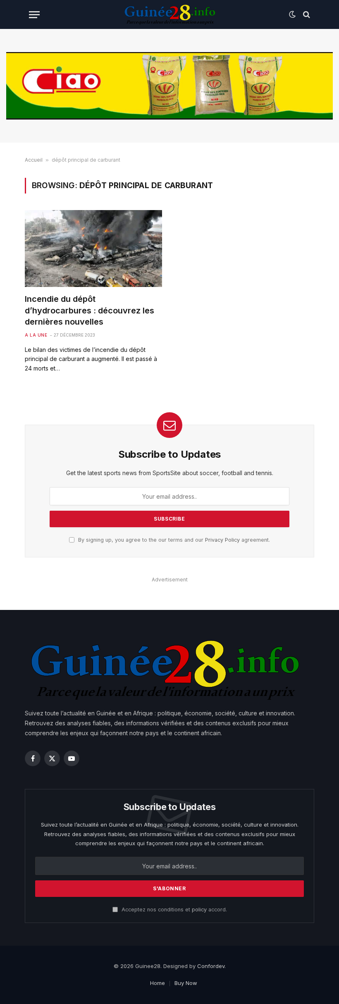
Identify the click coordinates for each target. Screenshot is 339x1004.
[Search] (305, 14)
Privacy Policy (222, 540)
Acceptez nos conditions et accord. (173, 909)
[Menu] (34, 14)
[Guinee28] (169, 14)
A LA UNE (36, 334)
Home (157, 983)
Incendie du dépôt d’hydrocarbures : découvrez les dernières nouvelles (89, 310)
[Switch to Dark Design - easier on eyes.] (292, 14)
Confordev (210, 966)
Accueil (34, 160)
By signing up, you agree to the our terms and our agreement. (173, 540)
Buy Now (185, 983)
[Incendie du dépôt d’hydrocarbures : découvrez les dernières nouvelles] (93, 248)
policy (199, 909)
